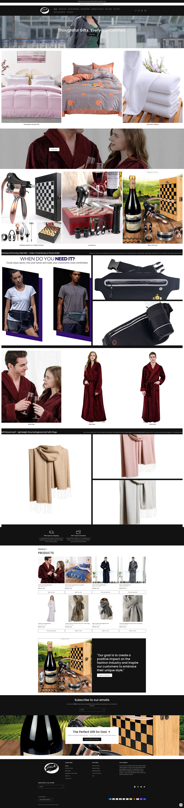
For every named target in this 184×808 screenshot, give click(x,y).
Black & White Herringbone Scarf (100, 623)
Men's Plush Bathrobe (124, 585)
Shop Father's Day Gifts (92, 739)
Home (66, 765)
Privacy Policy (96, 765)
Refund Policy (96, 768)
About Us (67, 776)
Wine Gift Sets (69, 768)
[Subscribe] (103, 710)
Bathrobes (68, 771)
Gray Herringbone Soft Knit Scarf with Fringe (130, 623)
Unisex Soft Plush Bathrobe (45, 585)
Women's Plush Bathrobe (44, 623)
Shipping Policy (96, 771)
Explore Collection (104, 675)
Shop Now (92, 34)
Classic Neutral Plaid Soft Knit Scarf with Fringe (77, 623)
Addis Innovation (46, 804)
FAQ (93, 776)
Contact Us (68, 778)
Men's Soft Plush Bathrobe (99, 585)
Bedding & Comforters (71, 773)
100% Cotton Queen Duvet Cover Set (74, 585)
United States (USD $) (45, 799)
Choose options (105, 592)
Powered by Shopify (54, 804)
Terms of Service (97, 773)
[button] (138, 10)
